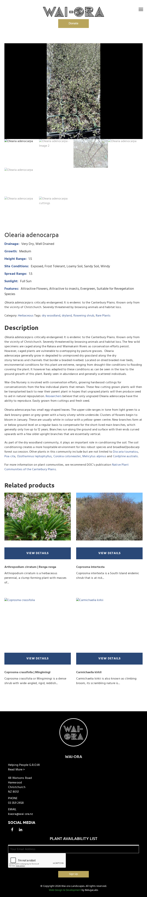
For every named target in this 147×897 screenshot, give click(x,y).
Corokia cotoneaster (67, 456)
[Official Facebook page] (12, 829)
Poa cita (9, 456)
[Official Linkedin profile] (20, 829)
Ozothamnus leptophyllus (34, 456)
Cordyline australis (125, 456)
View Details (37, 553)
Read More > (16, 769)
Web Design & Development (65, 890)
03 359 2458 (16, 803)
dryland (67, 315)
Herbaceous (25, 315)
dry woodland (51, 315)
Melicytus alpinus (94, 456)
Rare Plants (103, 315)
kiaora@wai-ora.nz (20, 814)
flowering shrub (83, 315)
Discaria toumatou (125, 452)
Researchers (54, 396)
